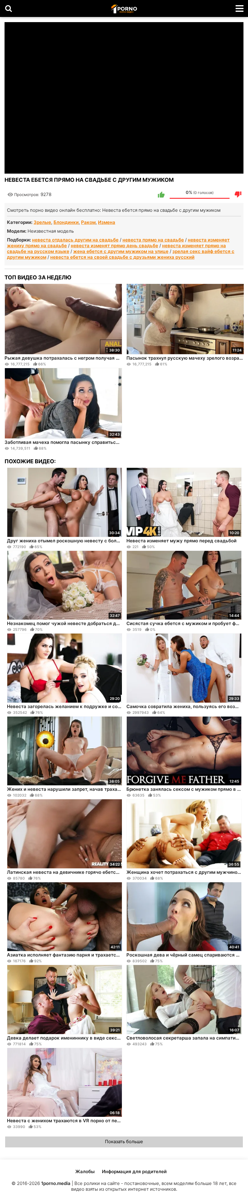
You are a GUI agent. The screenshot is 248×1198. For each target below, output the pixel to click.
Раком (88, 222)
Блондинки (66, 222)
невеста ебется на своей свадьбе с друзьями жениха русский (122, 257)
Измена (106, 222)
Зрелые (42, 222)
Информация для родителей (134, 1171)
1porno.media (55, 1183)
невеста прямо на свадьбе (153, 240)
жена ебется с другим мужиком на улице (120, 251)
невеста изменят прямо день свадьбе (114, 245)
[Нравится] (161, 194)
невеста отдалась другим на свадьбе (75, 240)
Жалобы (85, 1171)
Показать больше (124, 1141)
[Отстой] (238, 194)
